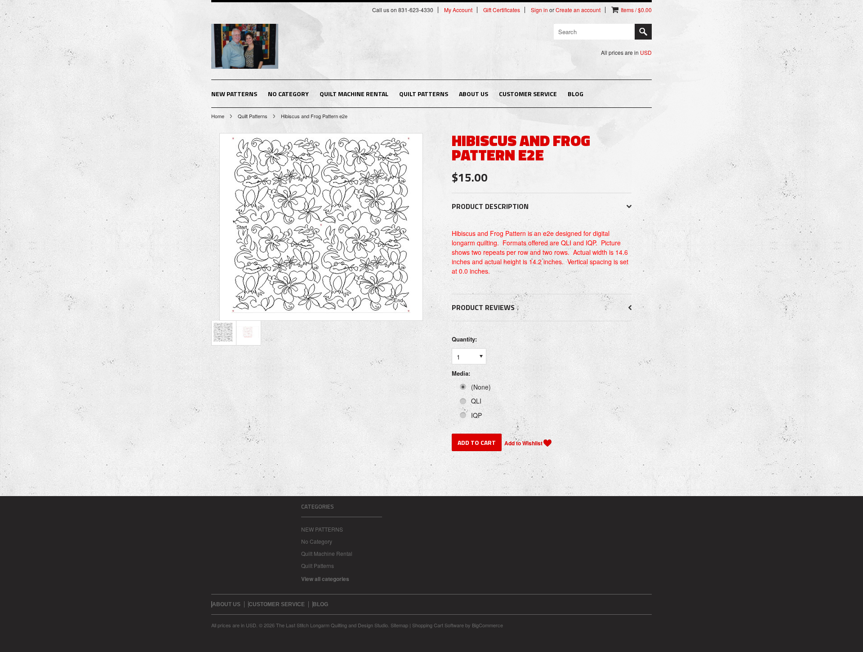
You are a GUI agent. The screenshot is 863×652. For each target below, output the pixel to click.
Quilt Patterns (423, 93)
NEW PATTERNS (234, 93)
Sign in (539, 10)
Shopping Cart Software (438, 625)
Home (217, 116)
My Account (458, 10)
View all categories (325, 579)
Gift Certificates (501, 10)
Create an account (578, 10)
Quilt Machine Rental (354, 93)
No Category (288, 93)
